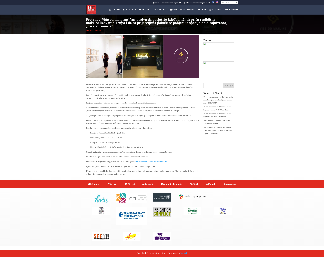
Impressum (231, 10)
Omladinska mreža (183, 10)
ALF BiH (202, 10)
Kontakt (216, 10)
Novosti (130, 10)
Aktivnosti (160, 10)
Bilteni (145, 10)
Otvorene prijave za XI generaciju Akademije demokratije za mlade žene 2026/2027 (218, 100)
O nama (115, 10)
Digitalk (183, 253)
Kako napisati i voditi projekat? (197, 3)
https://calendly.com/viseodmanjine (151, 161)
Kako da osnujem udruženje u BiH (168, 3)
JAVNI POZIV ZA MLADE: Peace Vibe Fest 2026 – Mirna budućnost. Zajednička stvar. (218, 130)
